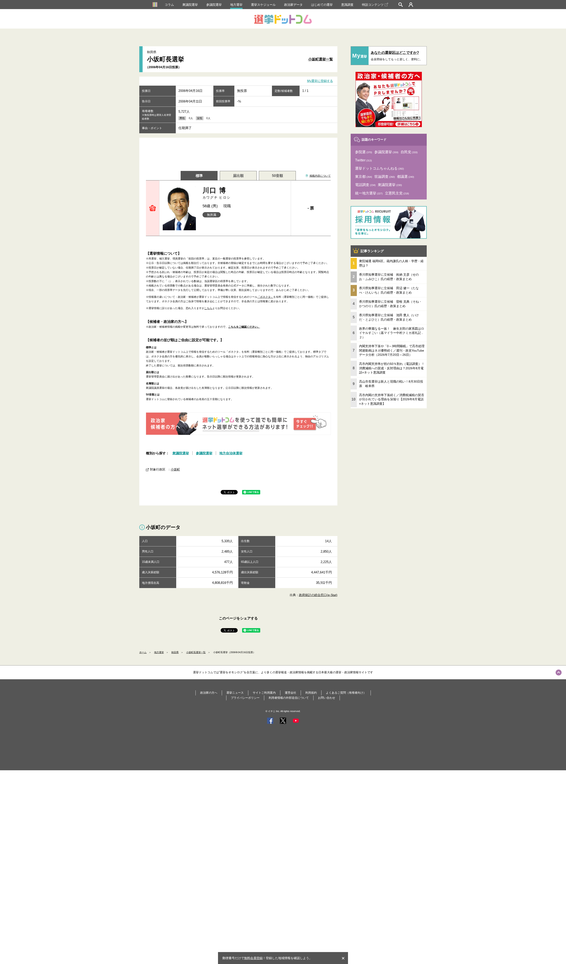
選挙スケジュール (263, 4)
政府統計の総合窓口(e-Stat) (318, 595)
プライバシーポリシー (245, 697)
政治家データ (293, 4)
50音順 (277, 176)
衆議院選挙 (190, 4)
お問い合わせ (326, 697)
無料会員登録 (253, 958)
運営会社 (290, 692)
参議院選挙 (214, 4)
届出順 (238, 176)
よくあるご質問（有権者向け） (346, 692)
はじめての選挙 (322, 4)
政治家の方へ (208, 692)
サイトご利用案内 (264, 692)
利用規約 (311, 692)
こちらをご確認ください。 (244, 326)
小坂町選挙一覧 (320, 59)
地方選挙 (236, 4)
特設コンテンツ (373, 4)
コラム (169, 4)
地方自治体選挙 (231, 453)
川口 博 (217, 193)
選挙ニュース (235, 692)
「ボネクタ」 (265, 296)
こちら (208, 308)
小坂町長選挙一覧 (196, 652)
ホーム (143, 652)
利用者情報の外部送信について (289, 697)
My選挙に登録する (320, 81)
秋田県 (175, 652)
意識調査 (347, 4)
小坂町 (175, 469)
